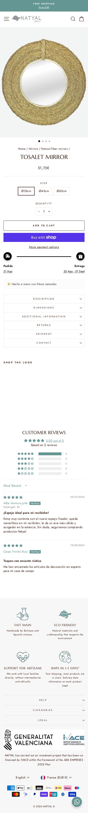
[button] (26, 453)
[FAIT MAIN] (22, 614)
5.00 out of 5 (55, 440)
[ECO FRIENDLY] (65, 614)
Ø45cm (44, 191)
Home (21, 149)
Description (44, 298)
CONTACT (43, 342)
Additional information (44, 316)
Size (43, 183)
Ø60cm (62, 191)
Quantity (44, 203)
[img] (13, 497)
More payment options (44, 247)
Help (43, 700)
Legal (43, 720)
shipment (44, 334)
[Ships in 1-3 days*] (65, 657)
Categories (43, 710)
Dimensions (44, 307)
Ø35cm (26, 191)
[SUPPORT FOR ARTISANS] (22, 657)
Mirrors (33, 149)
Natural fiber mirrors (54, 149)
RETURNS (44, 325)
